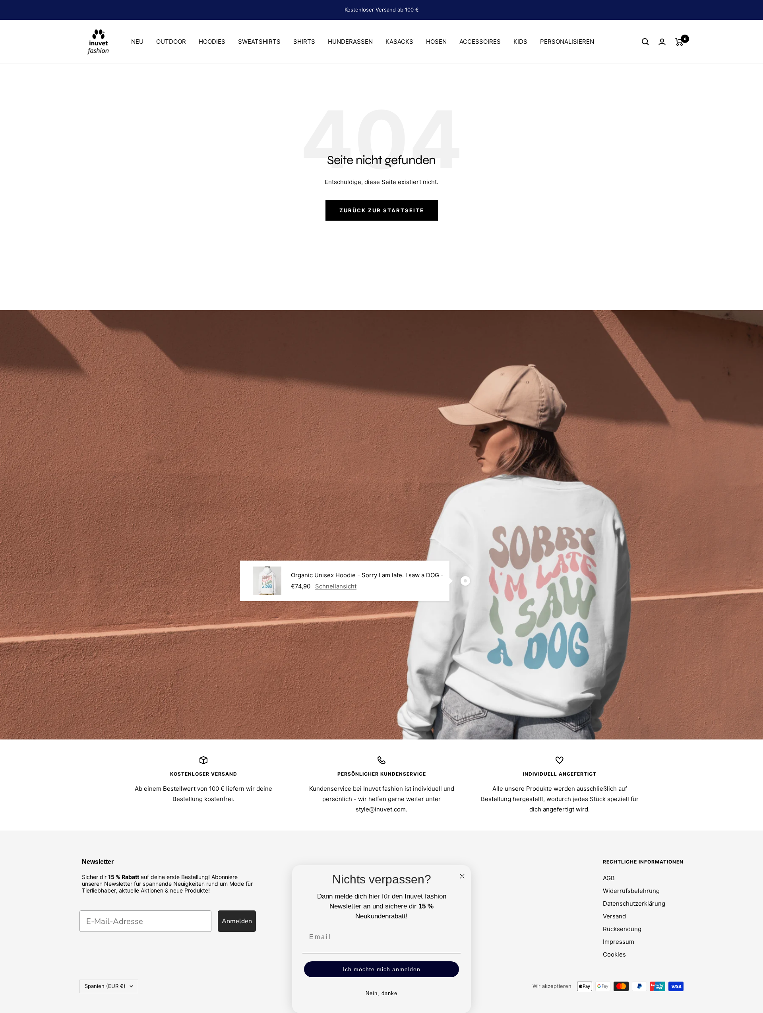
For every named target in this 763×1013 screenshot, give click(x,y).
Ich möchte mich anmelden (381, 969)
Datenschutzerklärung (634, 903)
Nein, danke (381, 993)
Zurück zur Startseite (381, 210)
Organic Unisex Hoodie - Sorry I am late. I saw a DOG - (367, 575)
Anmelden (237, 921)
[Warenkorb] (679, 42)
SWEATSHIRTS (259, 41)
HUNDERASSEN (350, 41)
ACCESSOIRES (480, 41)
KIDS (520, 41)
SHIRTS (304, 41)
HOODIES (212, 41)
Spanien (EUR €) (105, 986)
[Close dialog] (462, 876)
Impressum (618, 941)
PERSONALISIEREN (567, 41)
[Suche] (645, 41)
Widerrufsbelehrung (631, 891)
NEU (137, 41)
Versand (614, 916)
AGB (609, 878)
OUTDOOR (171, 41)
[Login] (662, 42)
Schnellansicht (335, 586)
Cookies (614, 954)
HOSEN (436, 41)
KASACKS (399, 41)
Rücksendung (622, 929)
